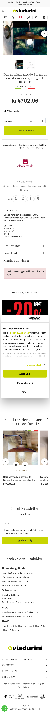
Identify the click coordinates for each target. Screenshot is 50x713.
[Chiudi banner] (46, 319)
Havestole (27, 616)
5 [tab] (31, 497)
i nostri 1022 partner (19, 332)
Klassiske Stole (9, 612)
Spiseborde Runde (10, 595)
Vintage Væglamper (26, 292)
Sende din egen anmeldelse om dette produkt (26, 186)
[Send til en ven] (15, 198)
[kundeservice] (13, 17)
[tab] (25, 210)
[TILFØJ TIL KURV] (16, 465)
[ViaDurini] (25, 11)
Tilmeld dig (26, 540)
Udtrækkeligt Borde (13, 568)
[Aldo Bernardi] (25, 163)
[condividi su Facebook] (30, 198)
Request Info (12, 246)
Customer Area (11, 671)
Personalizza (23, 383)
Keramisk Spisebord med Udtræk (17, 573)
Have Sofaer (41, 626)
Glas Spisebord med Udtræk (16, 581)
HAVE (5, 621)
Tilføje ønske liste (26, 182)
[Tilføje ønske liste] (25, 465)
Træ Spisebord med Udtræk (16, 577)
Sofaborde (7, 599)
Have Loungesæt (26, 626)
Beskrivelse (11, 210)
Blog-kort (41, 684)
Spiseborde (9, 590)
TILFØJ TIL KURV (25, 130)
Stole (5, 607)
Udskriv (25, 190)
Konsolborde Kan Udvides (15, 585)
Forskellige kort (24, 687)
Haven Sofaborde (11, 630)
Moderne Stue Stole (12, 616)
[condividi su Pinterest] (37, 198)
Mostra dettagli (34, 365)
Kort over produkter (11, 684)
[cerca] (3, 10)
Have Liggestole (9, 626)
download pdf (12, 253)
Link (25, 533)
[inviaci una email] (5, 17)
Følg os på (8, 676)
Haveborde (29, 602)
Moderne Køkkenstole (28, 612)
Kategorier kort (28, 684)
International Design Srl (18, 659)
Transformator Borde (11, 602)
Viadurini (8, 665)
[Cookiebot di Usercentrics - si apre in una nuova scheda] (29, 318)
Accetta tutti (25, 374)
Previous (5, 33)
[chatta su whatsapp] (4, 708)
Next (44, 33)
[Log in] (28, 17)
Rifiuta (25, 392)
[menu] (46, 10)
